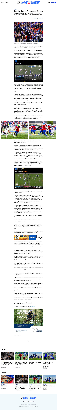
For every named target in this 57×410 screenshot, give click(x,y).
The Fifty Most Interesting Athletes (30, 404)
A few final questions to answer (35, 363)
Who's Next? (4, 386)
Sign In (49, 2)
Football (15, 9)
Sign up (22, 404)
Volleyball (3, 384)
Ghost (34, 406)
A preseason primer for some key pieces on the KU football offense (7, 364)
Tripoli (37, 406)
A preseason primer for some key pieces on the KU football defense (21, 364)
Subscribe (53, 2)
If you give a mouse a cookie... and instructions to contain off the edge (49, 364)
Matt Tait (3, 366)
